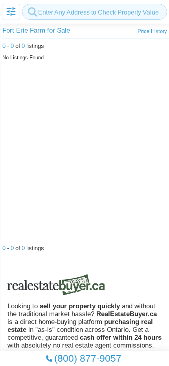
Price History (152, 31)
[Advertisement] (84, 154)
